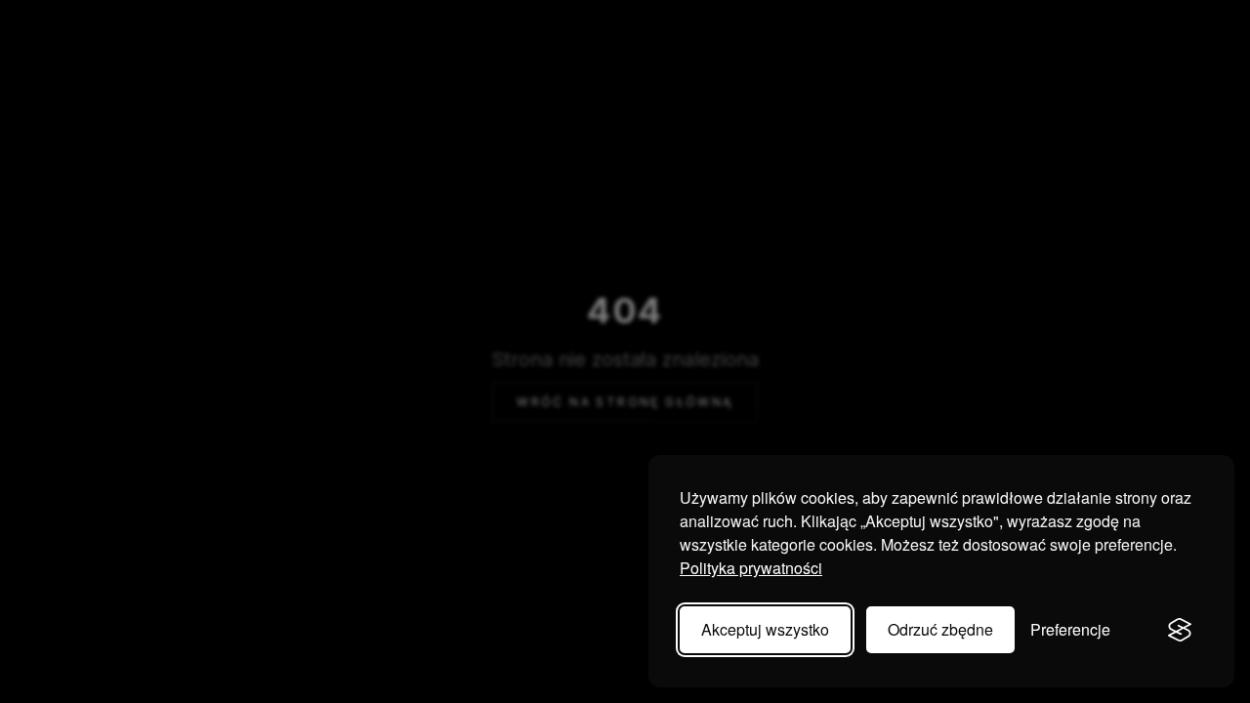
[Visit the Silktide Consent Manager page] (1179, 629)
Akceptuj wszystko (765, 629)
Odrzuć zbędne (940, 629)
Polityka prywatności (751, 568)
